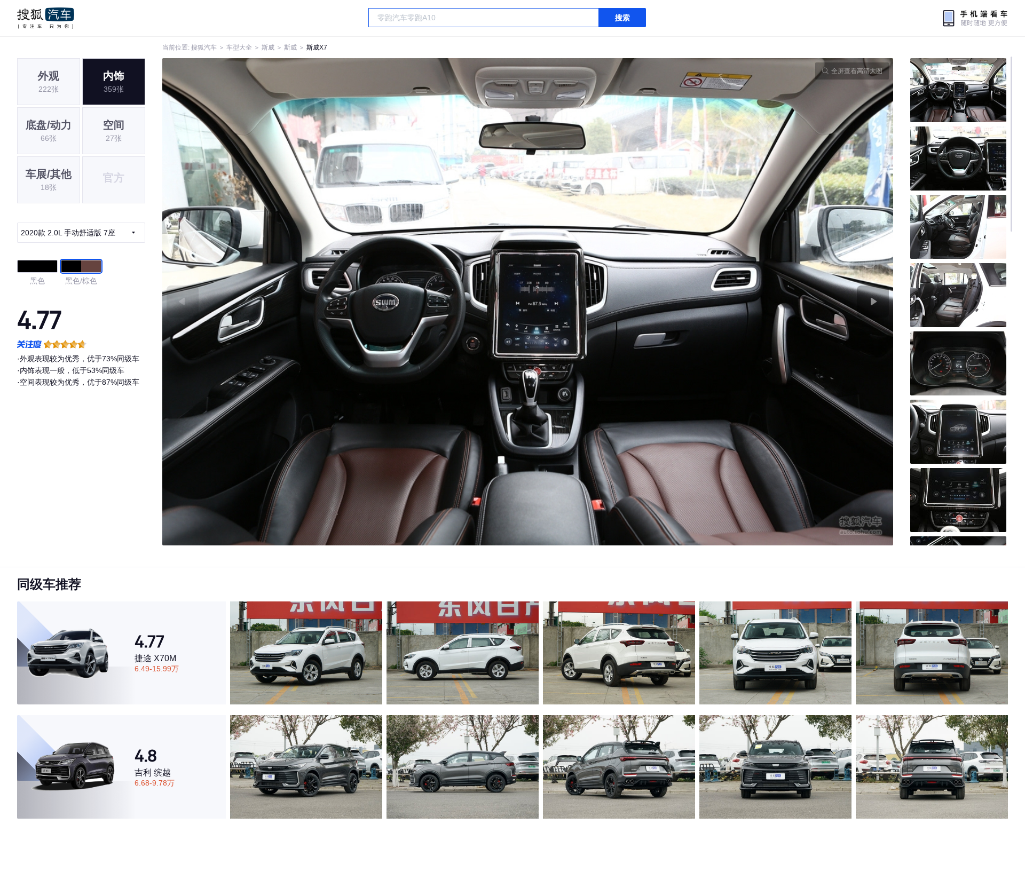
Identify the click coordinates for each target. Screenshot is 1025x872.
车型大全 (239, 47)
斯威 (268, 47)
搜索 (622, 17)
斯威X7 (316, 47)
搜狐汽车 (45, 18)
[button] (345, 301)
